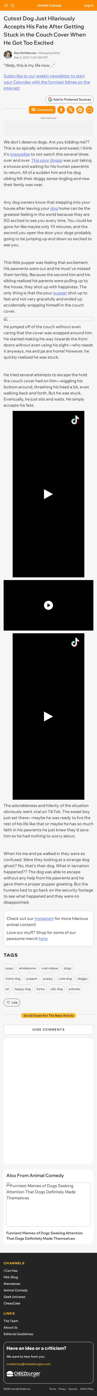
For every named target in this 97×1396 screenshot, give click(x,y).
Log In (88, 5)
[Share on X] (70, 110)
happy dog (23, 989)
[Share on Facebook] (61, 110)
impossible (20, 154)
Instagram (44, 918)
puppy (48, 979)
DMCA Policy (86, 1388)
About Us (10, 1327)
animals (74, 989)
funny (41, 989)
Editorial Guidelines (18, 1334)
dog (54, 208)
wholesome (27, 968)
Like (15, 1002)
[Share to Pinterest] (80, 110)
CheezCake (12, 1303)
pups (9, 968)
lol (7, 989)
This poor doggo (46, 160)
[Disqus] (48, 1103)
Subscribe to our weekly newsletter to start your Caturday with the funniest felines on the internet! (47, 82)
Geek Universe (14, 1297)
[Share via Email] (89, 110)
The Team (11, 1321)
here (43, 938)
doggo (82, 979)
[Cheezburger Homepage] (48, 1375)
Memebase (12, 1284)
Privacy (62, 1388)
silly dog (57, 989)
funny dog (13, 979)
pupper (60, 292)
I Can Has (11, 1271)
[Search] (12, 5)
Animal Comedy (49, 5)
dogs (67, 968)
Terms (52, 1388)
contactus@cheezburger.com (29, 1364)
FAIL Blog (11, 1277)
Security (73, 1388)
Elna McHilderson (25, 53)
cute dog (65, 979)
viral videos (50, 968)
